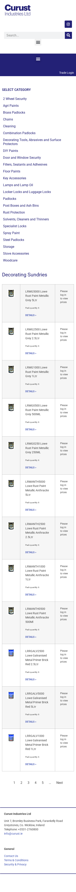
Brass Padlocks (14, 112)
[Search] (68, 35)
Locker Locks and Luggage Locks (27, 192)
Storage (8, 247)
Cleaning (9, 126)
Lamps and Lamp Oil (18, 185)
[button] (38, 42)
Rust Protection (14, 212)
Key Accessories (14, 178)
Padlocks (9, 199)
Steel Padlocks (13, 240)
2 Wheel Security (15, 99)
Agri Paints (11, 106)
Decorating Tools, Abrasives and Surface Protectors (32, 142)
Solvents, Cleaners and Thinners (26, 219)
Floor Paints (11, 171)
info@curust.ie (13, 833)
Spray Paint (11, 233)
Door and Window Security (22, 158)
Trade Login (66, 72)
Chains (8, 119)
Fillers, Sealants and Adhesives (25, 164)
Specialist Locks (14, 226)
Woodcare (10, 260)
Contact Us (11, 856)
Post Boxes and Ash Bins (21, 205)
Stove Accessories (16, 253)
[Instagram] (68, 24)
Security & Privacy (15, 864)
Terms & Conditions (16, 860)
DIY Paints (10, 151)
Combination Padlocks (19, 133)
